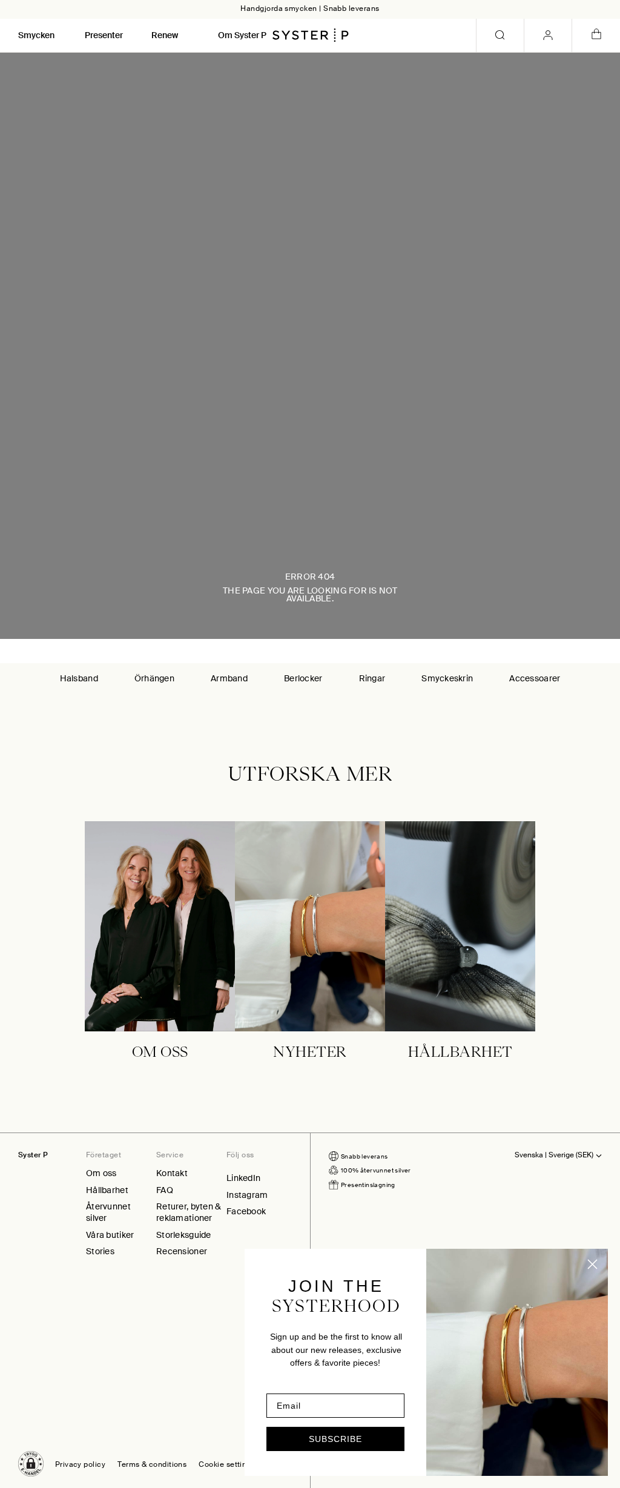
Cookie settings (227, 1465)
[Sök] (500, 35)
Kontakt (172, 1173)
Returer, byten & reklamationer (188, 1212)
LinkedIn (243, 1177)
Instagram (247, 1194)
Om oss (101, 1173)
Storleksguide (183, 1234)
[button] (31, 1463)
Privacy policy (80, 1465)
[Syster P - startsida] (310, 35)
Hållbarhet (107, 1190)
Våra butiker (110, 1234)
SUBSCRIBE (335, 1439)
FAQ (164, 1190)
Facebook (246, 1211)
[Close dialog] (592, 1264)
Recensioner (181, 1251)
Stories (100, 1251)
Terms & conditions (151, 1465)
